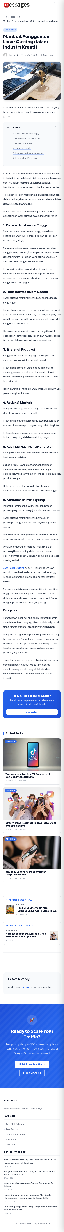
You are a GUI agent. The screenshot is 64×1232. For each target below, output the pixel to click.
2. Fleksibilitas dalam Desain (26, 138)
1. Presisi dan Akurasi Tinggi (26, 133)
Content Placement (16, 1134)
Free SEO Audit (32, 1072)
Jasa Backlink (12, 1129)
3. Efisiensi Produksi (22, 143)
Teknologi (15, 16)
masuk (25, 987)
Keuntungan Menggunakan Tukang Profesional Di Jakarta (28, 1185)
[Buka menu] (57, 5)
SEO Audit (11, 1139)
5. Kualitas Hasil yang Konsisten (28, 153)
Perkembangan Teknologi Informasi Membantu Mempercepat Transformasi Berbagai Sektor (27, 1196)
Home (6, 16)
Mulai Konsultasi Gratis (32, 1064)
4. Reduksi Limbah (22, 148)
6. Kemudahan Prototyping (26, 158)
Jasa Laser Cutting (13, 567)
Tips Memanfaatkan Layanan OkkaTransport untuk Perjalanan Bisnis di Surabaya (30, 1161)
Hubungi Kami (32, 711)
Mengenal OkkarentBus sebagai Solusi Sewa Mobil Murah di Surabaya (29, 1173)
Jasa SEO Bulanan (15, 1124)
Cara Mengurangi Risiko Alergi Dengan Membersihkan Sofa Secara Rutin (30, 1208)
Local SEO (11, 1144)
